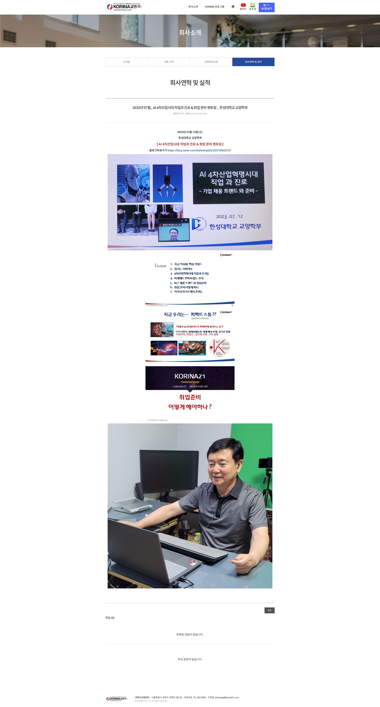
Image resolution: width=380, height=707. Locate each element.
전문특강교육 (211, 61)
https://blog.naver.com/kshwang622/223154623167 (199, 150)
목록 (269, 610)
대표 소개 (169, 61)
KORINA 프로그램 (214, 6)
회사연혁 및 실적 (253, 61)
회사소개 (193, 6)
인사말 (126, 61)
